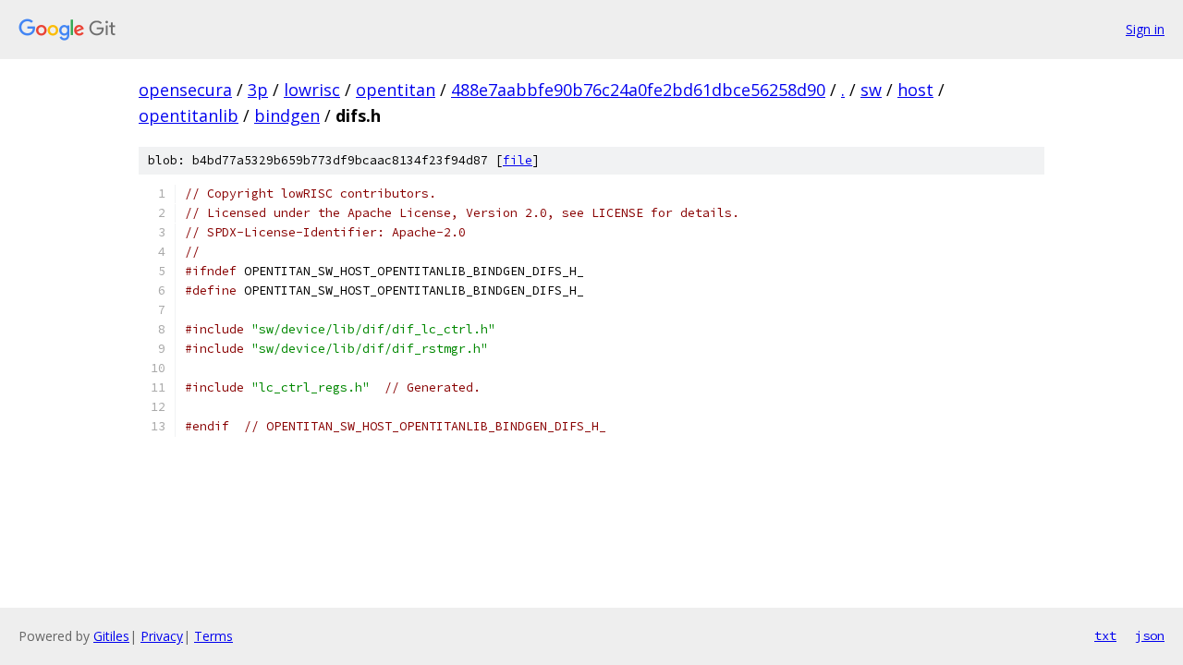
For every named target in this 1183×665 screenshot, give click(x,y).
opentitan (395, 90)
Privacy (161, 636)
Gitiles (111, 636)
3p (258, 90)
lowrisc (312, 90)
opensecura (185, 90)
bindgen (287, 115)
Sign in (1145, 29)
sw (871, 90)
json (1150, 635)
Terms (213, 636)
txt (1105, 635)
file (517, 160)
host (915, 90)
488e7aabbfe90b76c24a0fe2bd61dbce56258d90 (638, 90)
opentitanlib (188, 115)
